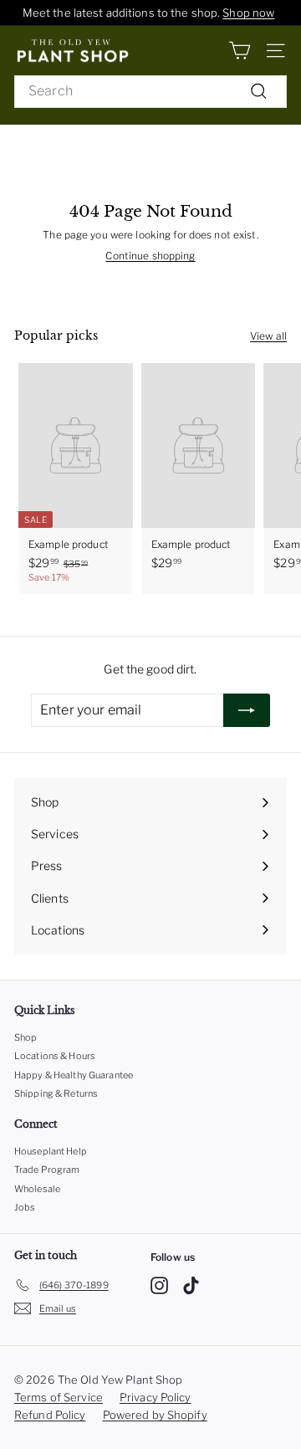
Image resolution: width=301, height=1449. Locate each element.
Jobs (24, 1207)
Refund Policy (50, 1414)
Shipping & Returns (56, 1093)
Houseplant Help (50, 1151)
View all (268, 336)
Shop (25, 1037)
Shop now (248, 12)
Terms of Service (58, 1397)
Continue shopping (150, 255)
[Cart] (239, 50)
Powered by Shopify (155, 1414)
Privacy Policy (155, 1397)
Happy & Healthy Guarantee (73, 1075)
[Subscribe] (246, 710)
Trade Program (47, 1169)
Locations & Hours (54, 1056)
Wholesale (37, 1189)
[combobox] (150, 91)
